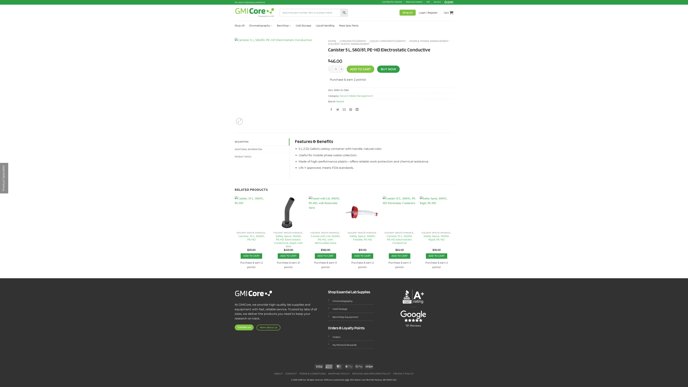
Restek (340, 101)
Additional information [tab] (248, 149)
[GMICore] (254, 12)
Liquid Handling (325, 25)
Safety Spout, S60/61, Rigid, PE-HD (437, 238)
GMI (347, 380)
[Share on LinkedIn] (357, 110)
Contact (291, 373)
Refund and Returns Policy (371, 373)
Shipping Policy (339, 373)
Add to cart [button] (251, 256)
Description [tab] (242, 141)
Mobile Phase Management (429, 41)
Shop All (239, 25)
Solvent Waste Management (348, 43)
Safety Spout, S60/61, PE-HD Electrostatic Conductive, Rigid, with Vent (288, 241)
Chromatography (259, 25)
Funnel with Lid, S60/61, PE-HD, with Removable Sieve (325, 239)
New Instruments (414, 2)
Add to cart (360, 69)
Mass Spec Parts (349, 25)
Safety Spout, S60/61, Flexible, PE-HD (363, 238)
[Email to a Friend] (344, 110)
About (278, 373)
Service (437, 2)
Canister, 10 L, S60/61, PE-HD (251, 238)
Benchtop (283, 25)
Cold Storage (303, 25)
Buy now (388, 69)
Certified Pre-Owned (392, 2)
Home (332, 41)
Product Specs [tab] (243, 156)
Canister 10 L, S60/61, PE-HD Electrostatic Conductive (399, 239)
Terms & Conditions (312, 373)
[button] (428, 13)
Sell (428, 2)
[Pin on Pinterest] (351, 110)
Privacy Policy (403, 373)
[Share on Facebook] (331, 110)
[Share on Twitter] (338, 110)
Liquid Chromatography (388, 41)
